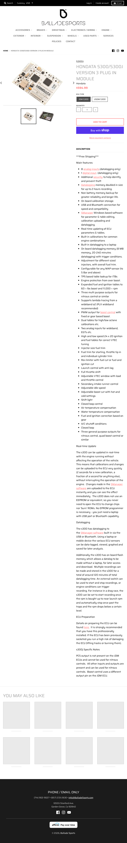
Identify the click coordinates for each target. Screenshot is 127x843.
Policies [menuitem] (56, 41)
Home (5, 50)
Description (83, 149)
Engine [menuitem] (105, 30)
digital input (89, 173)
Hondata (81, 83)
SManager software (92, 533)
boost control (107, 312)
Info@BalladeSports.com (81, 797)
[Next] (73, 83)
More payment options (100, 137)
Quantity (80, 105)
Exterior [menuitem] (18, 35)
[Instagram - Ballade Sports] (117, 50)
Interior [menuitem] (35, 35)
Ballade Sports (67, 833)
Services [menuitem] (108, 35)
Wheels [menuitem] (72, 35)
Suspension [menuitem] (54, 35)
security (98, 177)
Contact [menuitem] (70, 41)
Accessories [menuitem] (22, 30)
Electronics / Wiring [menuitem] (83, 30)
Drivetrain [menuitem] (58, 30)
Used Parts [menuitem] (90, 35)
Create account (102, 3)
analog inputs (91, 169)
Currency (21, 3)
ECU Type (80, 94)
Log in (89, 3)
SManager (87, 213)
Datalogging (88, 185)
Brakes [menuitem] (41, 30)
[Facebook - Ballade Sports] (113, 50)
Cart (119, 3)
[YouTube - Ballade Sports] (122, 50)
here (86, 627)
